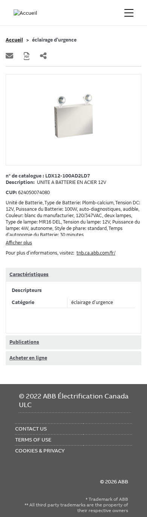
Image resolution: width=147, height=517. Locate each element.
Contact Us (31, 428)
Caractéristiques (29, 274)
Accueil (14, 40)
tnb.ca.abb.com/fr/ (96, 253)
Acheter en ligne (28, 358)
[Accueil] (26, 12)
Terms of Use (33, 439)
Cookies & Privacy (40, 450)
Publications (24, 342)
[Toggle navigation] (128, 13)
